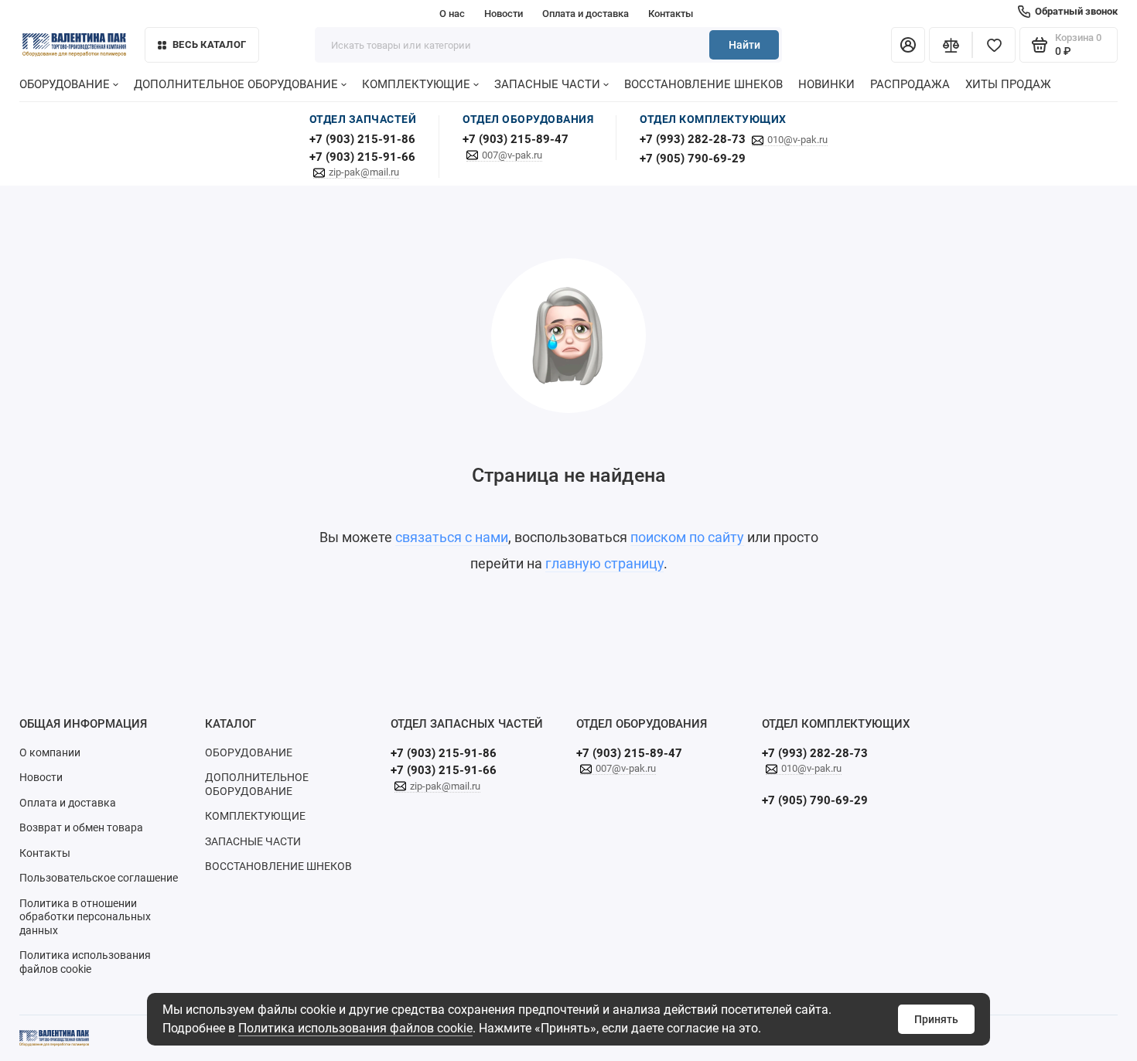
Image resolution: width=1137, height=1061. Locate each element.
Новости (503, 13)
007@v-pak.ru (512, 155)
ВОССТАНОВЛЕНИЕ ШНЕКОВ (703, 84)
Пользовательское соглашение (98, 878)
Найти (744, 45)
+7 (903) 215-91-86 (362, 139)
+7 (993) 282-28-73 (693, 139)
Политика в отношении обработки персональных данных (85, 916)
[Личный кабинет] (908, 45)
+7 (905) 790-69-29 (693, 158)
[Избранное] (994, 45)
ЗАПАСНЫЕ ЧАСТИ (547, 84)
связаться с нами (451, 537)
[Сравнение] (950, 45)
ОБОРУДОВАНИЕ (64, 84)
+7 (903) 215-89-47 (515, 139)
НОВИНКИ (826, 84)
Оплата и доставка (585, 13)
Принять (936, 1019)
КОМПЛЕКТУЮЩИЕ (416, 84)
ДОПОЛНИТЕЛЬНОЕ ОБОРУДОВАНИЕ (236, 84)
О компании (49, 752)
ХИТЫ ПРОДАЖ (1008, 84)
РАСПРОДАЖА (910, 84)
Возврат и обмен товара (81, 827)
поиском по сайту (687, 537)
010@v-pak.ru (797, 139)
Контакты (670, 13)
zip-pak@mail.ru (364, 172)
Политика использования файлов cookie (355, 1028)
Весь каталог (209, 44)
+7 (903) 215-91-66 (362, 157)
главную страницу (604, 563)
